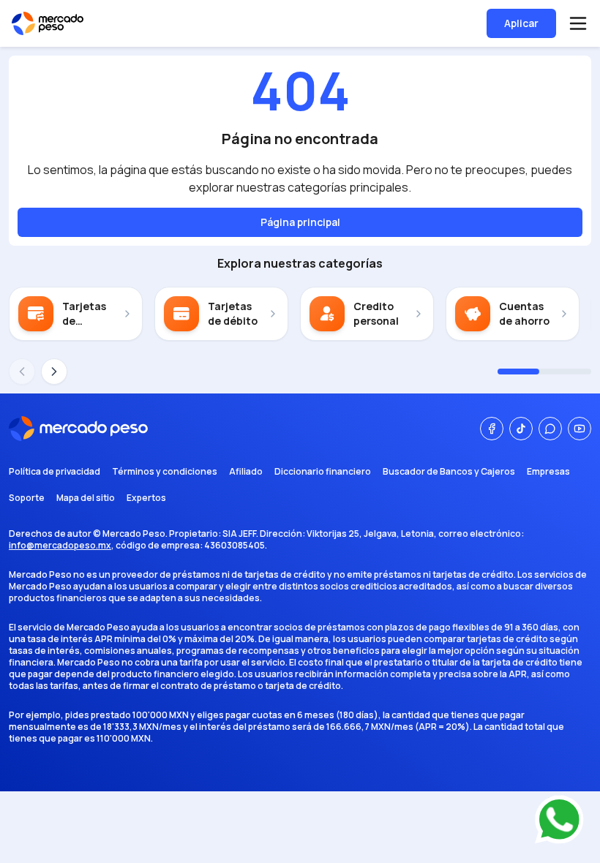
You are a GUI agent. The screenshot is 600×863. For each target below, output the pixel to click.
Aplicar (521, 23)
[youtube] (579, 428)
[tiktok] (521, 428)
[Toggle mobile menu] (578, 23)
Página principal (300, 222)
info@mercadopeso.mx (60, 545)
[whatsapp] (550, 428)
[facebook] (491, 428)
